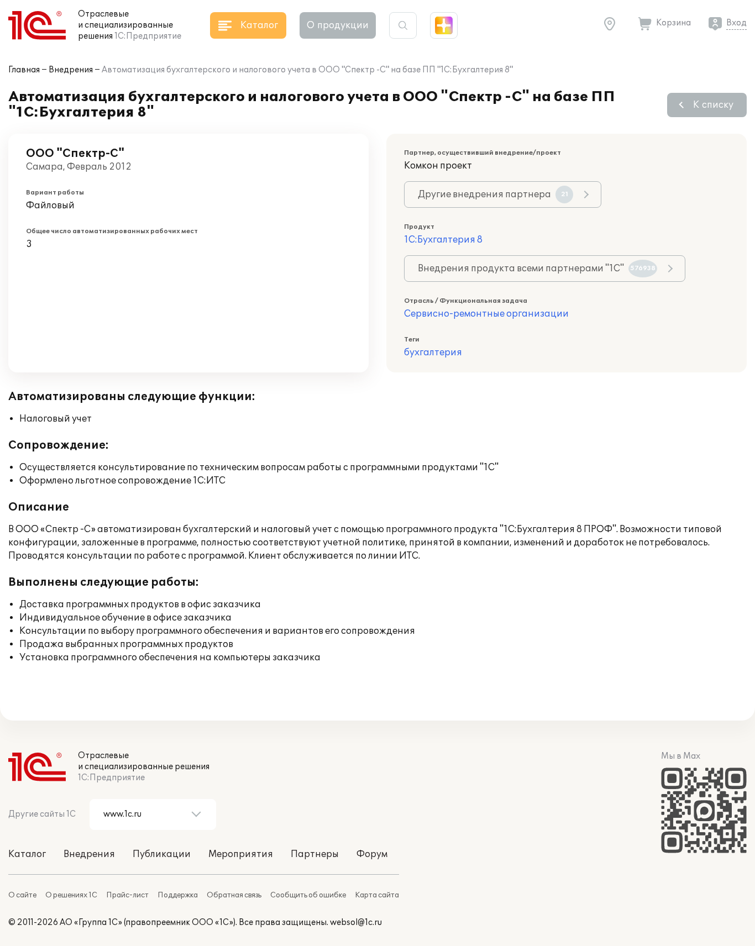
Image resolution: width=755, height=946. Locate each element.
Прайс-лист (127, 895)
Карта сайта (377, 895)
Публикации (162, 854)
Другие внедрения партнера (493, 194)
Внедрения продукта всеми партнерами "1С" (537, 268)
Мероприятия (240, 854)
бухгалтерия (433, 352)
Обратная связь (234, 895)
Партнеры (315, 854)
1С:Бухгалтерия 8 (443, 239)
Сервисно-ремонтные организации (486, 313)
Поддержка (178, 895)
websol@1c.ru (356, 922)
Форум (371, 854)
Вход (736, 23)
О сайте (22, 895)
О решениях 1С (71, 895)
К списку (713, 105)
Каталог (27, 854)
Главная (24, 70)
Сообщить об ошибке (308, 895)
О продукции (338, 25)
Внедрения (71, 70)
